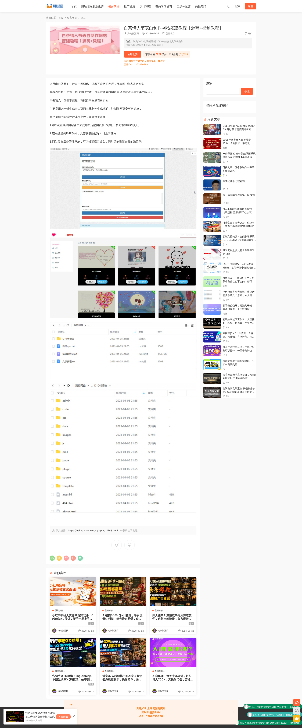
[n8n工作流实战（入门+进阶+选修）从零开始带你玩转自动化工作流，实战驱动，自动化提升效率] (212, 267)
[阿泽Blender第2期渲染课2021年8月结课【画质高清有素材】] (212, 129)
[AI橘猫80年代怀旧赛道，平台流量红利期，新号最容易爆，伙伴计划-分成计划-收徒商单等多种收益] (123, 591)
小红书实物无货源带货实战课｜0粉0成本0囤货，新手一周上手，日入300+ (72, 616)
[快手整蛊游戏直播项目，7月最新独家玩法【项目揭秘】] (212, 378)
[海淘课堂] (55, 6)
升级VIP (183, 54)
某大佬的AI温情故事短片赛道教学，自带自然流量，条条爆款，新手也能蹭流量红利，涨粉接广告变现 (172, 616)
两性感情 (200, 6)
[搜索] (229, 6)
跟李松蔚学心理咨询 (234, 181)
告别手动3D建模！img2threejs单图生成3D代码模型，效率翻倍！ (72, 677)
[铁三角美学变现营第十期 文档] (212, 198)
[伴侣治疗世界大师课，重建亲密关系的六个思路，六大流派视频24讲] (212, 295)
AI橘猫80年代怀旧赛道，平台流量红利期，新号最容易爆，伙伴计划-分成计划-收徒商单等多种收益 (122, 616)
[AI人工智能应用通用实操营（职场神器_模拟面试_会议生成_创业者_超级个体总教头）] (212, 212)
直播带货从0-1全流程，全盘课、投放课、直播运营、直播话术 (238, 336)
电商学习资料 (163, 6)
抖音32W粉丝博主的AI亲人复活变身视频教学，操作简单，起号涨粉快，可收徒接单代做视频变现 (122, 677)
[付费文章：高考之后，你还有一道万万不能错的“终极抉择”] (212, 226)
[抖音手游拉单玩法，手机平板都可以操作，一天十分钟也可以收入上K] (212, 350)
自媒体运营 (184, 6)
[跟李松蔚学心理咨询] (212, 184)
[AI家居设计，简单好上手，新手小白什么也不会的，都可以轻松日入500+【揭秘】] (212, 281)
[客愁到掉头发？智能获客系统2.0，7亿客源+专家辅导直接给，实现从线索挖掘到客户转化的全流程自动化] (212, 240)
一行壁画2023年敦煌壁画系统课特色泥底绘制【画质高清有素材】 (239, 157)
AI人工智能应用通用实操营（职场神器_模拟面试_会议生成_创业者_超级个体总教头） (238, 212)
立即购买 (133, 54)
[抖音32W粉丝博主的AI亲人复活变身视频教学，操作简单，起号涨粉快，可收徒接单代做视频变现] (123, 652)
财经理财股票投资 (92, 6)
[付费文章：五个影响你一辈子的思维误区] (212, 171)
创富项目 (113, 6)
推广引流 (129, 6)
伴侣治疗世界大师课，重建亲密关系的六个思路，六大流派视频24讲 (238, 295)
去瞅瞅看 (63, 716)
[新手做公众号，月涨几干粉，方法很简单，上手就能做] (212, 309)
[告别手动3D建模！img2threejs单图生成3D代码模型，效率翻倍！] (73, 652)
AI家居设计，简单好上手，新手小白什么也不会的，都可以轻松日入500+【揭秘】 (238, 281)
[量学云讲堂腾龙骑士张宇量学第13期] (212, 254)
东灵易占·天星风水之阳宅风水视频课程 (280, 722)
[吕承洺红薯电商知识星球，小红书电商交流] (212, 364)
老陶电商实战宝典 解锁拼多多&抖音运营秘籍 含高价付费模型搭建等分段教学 (239, 392)
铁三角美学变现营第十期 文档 (239, 194)
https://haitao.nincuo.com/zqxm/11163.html (93, 530)
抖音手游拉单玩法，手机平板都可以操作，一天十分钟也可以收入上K (238, 350)
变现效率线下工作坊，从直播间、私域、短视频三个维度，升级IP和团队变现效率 (238, 323)
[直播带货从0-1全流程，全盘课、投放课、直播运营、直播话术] (212, 336)
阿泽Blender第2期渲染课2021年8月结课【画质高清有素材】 (239, 129)
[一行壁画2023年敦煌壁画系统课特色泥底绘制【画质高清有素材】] (212, 157)
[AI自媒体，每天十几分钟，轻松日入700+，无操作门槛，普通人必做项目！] (173, 652)
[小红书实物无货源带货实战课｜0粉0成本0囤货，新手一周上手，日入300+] (73, 591)
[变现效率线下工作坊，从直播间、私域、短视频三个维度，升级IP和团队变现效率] (212, 323)
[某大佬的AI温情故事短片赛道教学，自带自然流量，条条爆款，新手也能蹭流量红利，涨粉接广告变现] (173, 591)
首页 (74, 6)
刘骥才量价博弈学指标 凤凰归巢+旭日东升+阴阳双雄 (273, 714)
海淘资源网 (133, 33)
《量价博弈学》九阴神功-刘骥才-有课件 (280, 706)
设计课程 (145, 6)
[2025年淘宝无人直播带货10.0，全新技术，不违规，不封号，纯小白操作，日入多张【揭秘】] (212, 143)
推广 (250, 33)
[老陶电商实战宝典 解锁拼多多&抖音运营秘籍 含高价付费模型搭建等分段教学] (212, 392)
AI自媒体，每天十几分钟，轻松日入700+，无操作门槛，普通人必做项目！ (172, 677)
